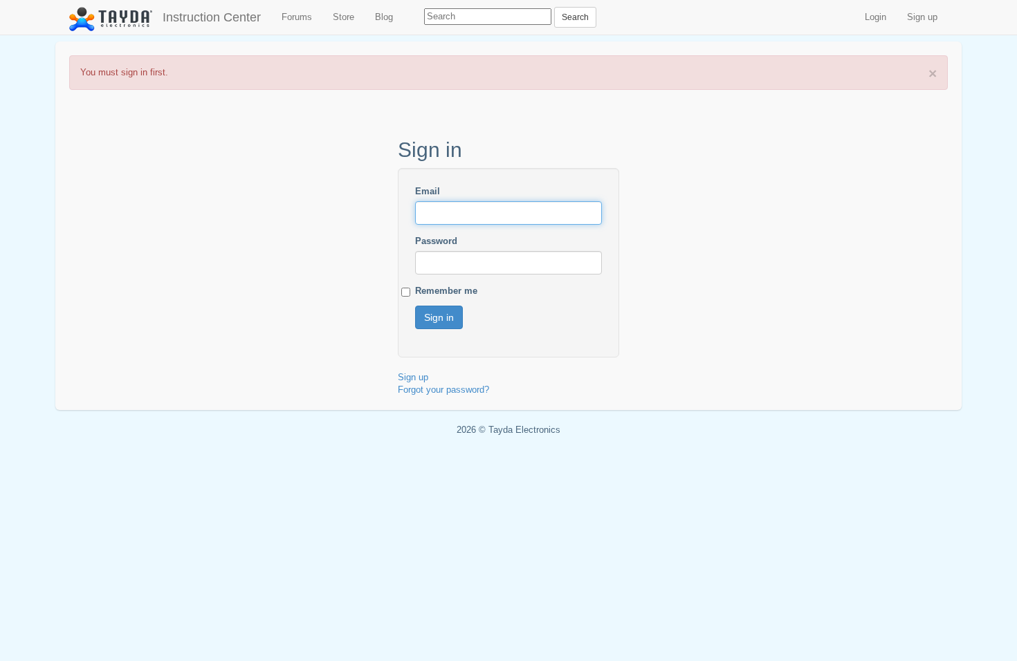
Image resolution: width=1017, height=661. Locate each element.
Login (875, 17)
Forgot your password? (443, 389)
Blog (384, 17)
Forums (297, 17)
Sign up (922, 17)
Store (343, 17)
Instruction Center (212, 17)
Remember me (446, 291)
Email (427, 191)
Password (436, 241)
